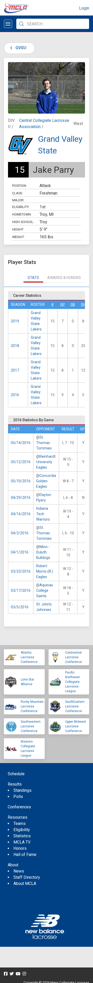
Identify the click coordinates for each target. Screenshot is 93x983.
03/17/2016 (20, 590)
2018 (15, 346)
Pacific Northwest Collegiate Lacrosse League (72, 682)
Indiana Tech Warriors (43, 513)
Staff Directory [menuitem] (26, 877)
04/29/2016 (20, 498)
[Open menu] (8, 24)
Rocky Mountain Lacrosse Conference (32, 706)
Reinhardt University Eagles (46, 461)
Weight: (18, 237)
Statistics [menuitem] (22, 835)
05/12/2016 (20, 462)
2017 (15, 370)
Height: (18, 229)
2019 (15, 321)
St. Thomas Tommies (44, 442)
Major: (18, 200)
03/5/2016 (19, 607)
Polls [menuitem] (18, 796)
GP (62, 304)
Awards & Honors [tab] (64, 278)
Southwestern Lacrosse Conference (31, 726)
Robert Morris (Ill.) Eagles (44, 571)
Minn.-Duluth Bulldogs (43, 552)
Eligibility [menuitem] (21, 829)
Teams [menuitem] (19, 823)
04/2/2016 (19, 533)
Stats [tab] (33, 278)
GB (73, 304)
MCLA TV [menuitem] (21, 842)
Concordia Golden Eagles (46, 481)
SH (83, 304)
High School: (23, 222)
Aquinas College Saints (44, 590)
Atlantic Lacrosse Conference (29, 657)
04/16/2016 (20, 514)
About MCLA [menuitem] (24, 883)
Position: (19, 186)
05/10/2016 (20, 481)
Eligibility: (20, 207)
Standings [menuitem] (22, 790)
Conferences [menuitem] (19, 806)
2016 (15, 395)
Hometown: (22, 214)
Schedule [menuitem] (16, 773)
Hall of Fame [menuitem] (24, 854)
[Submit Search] (21, 24)
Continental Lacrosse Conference (73, 657)
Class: (17, 193)
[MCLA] (17, 8)
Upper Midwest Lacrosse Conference (75, 726)
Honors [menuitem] (20, 848)
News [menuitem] (18, 871)
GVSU (20, 47)
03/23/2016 (20, 571)
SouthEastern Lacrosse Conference (74, 706)
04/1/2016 (19, 552)
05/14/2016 (20, 443)
